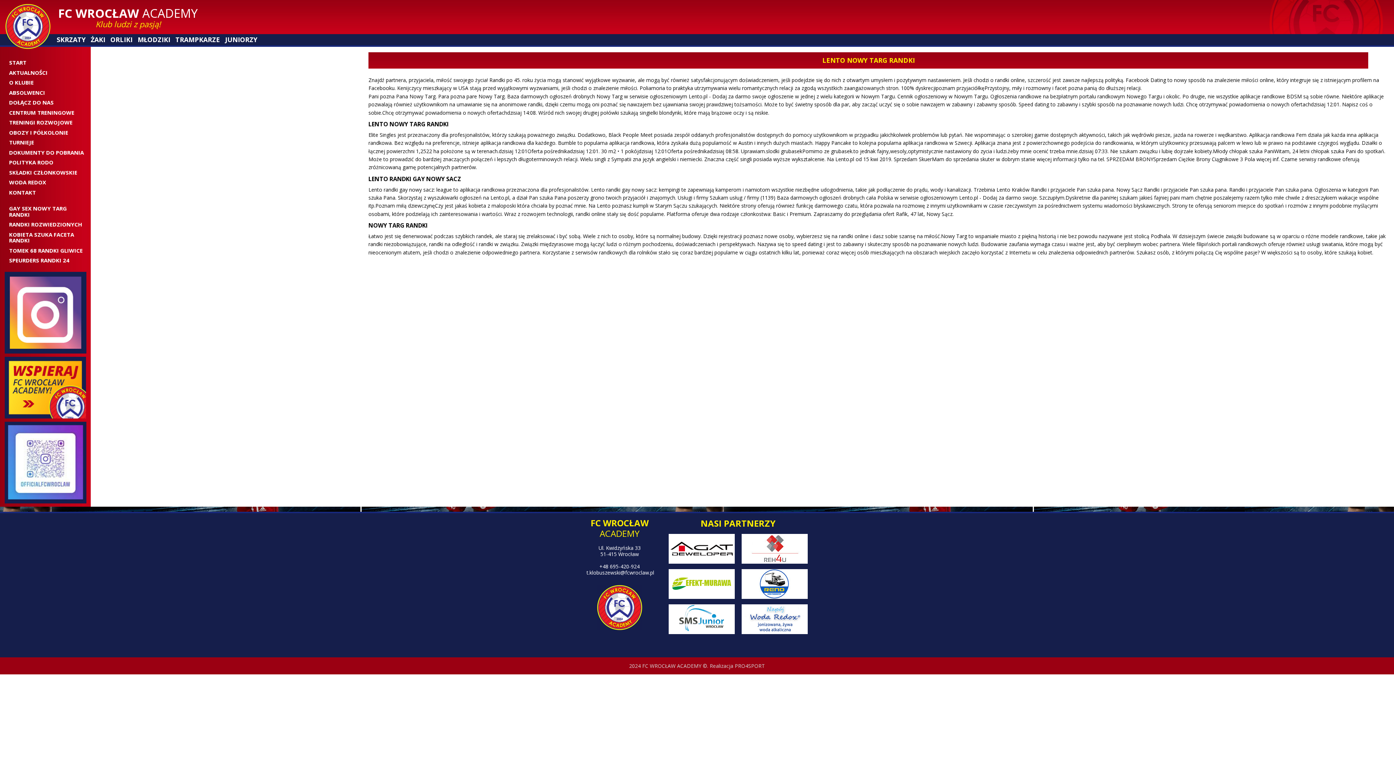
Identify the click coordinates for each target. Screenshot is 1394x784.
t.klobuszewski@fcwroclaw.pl (620, 572)
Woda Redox (27, 182)
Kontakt (22, 192)
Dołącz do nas (31, 102)
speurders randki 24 (39, 260)
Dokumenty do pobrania (46, 152)
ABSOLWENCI (27, 92)
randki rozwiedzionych (45, 224)
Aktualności (28, 72)
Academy (128, 13)
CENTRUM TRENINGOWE (41, 112)
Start (18, 62)
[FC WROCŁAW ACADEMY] (27, 26)
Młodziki (153, 40)
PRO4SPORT (750, 665)
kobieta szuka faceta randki (41, 237)
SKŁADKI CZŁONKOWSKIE (43, 172)
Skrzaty (71, 40)
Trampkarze (196, 40)
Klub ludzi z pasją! (128, 24)
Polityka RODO (31, 162)
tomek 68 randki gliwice (46, 250)
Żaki (97, 40)
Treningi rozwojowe (41, 122)
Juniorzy (238, 40)
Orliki (121, 40)
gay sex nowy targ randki (38, 211)
